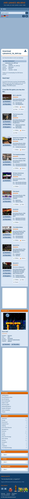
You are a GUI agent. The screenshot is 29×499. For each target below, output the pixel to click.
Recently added (5, 404)
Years (3, 451)
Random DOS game (6, 408)
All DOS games (5, 395)
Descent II (15, 263)
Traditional (14, 445)
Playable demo (16, 122)
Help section (9, 84)
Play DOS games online (7, 397)
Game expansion (21, 144)
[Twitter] (26, 16)
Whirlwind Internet (12, 497)
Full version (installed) (18, 196)
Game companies (6, 410)
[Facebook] (23, 16)
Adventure (14, 418)
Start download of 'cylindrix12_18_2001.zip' (11, 61)
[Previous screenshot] (4, 321)
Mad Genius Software (20, 218)
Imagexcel (18, 254)
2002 (24, 143)
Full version (11, 67)
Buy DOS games (5, 399)
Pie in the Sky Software (21, 182)
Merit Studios (19, 127)
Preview (17, 273)
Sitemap (3, 493)
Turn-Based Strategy (14, 447)
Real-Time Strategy (14, 436)
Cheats (3, 412)
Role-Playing (14, 438)
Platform (10, 335)
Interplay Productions (20, 277)
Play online (7, 104)
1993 (24, 99)
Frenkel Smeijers (16, 339)
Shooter (14, 440)
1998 (24, 160)
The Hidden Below (18, 227)
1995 (24, 269)
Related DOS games (6, 406)
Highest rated (5, 402)
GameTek (18, 255)
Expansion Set (14, 424)
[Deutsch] (5, 16)
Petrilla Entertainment (21, 147)
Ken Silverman (19, 102)
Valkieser (10, 341)
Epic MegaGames (19, 104)
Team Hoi (10, 339)
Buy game (7, 127)
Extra (21, 273)
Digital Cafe (18, 200)
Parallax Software (20, 275)
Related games (6, 466)
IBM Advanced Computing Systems (13, 482)
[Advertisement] (14, 32)
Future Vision (19, 126)
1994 (24, 120)
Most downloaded (6, 401)
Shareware (15, 180)
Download (7, 101)
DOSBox (4, 85)
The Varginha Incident (19, 154)
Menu (4, 9)
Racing (14, 435)
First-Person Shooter (18, 99)
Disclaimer (14, 493)
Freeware (15, 144)
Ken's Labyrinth (17, 95)
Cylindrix (10, 64)
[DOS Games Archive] (14, 4)
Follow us (4, 485)
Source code (21, 100)
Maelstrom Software (20, 124)
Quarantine (16, 245)
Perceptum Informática (21, 164)
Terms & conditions (5, 495)
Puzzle (14, 433)
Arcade (14, 420)
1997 (9, 337)
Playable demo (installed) (18, 121)
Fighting (14, 425)
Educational (14, 422)
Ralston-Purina (19, 201)
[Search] (26, 13)
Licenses (4, 459)
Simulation (14, 442)
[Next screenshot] (24, 321)
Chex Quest (16, 191)
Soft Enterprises (19, 236)
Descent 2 (21, 267)
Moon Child (5, 331)
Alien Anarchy (22, 158)
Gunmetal (15, 209)
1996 (24, 178)
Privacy (8, 493)
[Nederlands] (7, 16)
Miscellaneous (14, 429)
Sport (14, 444)
